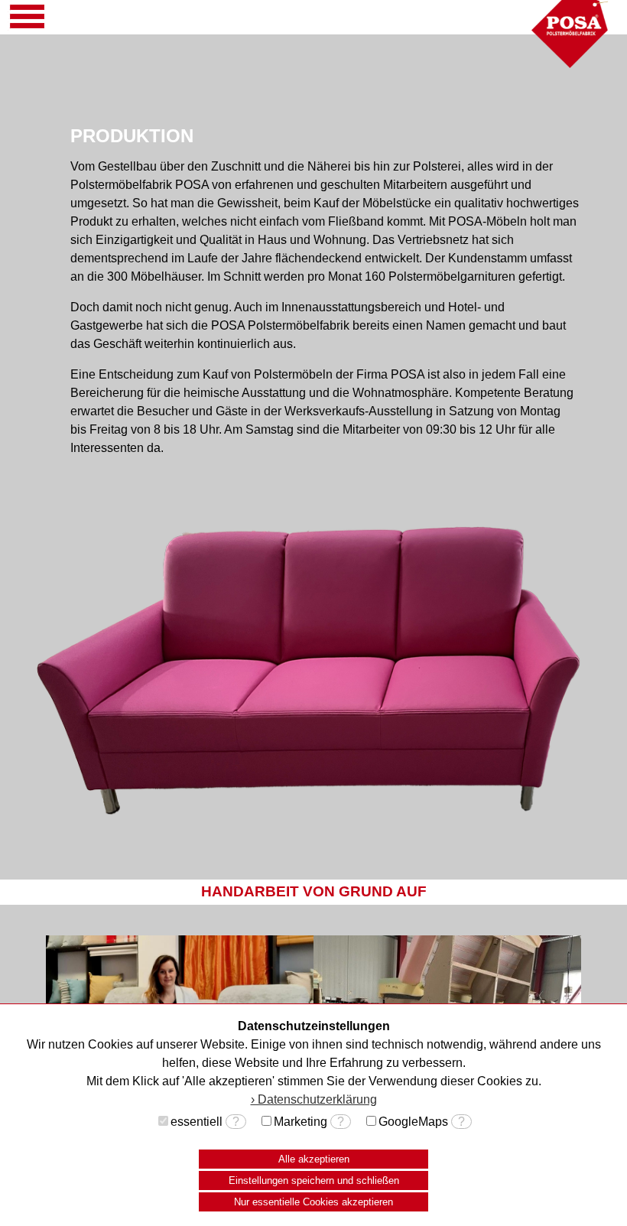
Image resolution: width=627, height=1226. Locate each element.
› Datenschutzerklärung (314, 1099)
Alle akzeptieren (313, 1159)
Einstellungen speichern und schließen (314, 1180)
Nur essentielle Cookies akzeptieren (313, 1202)
